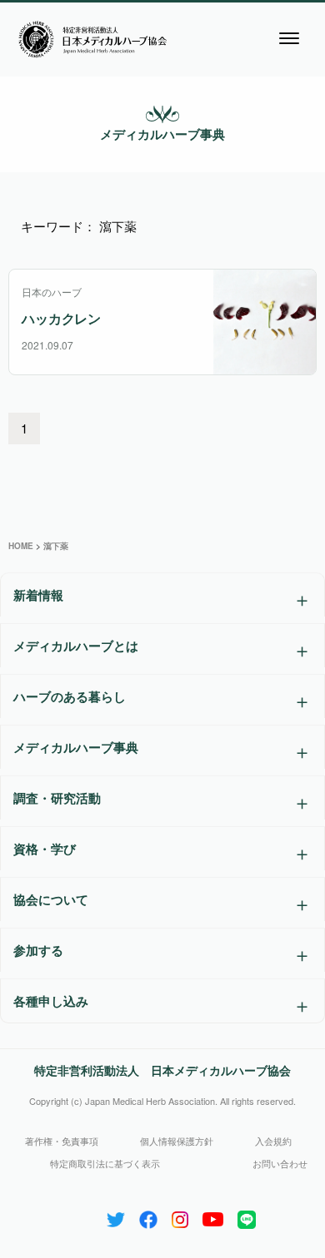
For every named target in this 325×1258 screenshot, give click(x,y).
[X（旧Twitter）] (116, 1216)
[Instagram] (180, 1216)
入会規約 (273, 1140)
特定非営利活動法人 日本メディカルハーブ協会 (162, 1070)
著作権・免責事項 (61, 1140)
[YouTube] (212, 1216)
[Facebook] (148, 1216)
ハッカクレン (61, 318)
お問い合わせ (280, 1163)
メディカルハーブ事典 (162, 134)
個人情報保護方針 (176, 1140)
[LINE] (247, 1216)
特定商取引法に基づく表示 (105, 1163)
